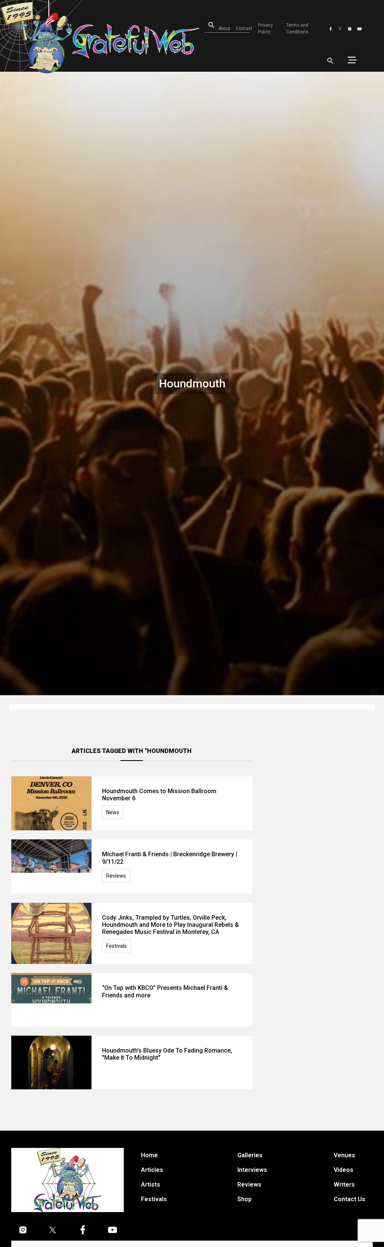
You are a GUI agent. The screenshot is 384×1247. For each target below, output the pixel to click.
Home (149, 1155)
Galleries (249, 1155)
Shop (244, 1199)
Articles (152, 1169)
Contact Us (349, 1199)
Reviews (116, 875)
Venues (344, 1155)
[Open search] (330, 61)
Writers (344, 1184)
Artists (150, 1184)
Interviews (252, 1169)
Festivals (116, 946)
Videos (343, 1169)
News (112, 812)
